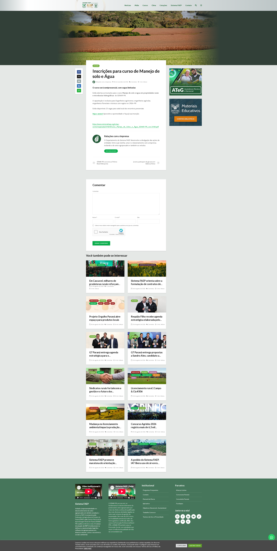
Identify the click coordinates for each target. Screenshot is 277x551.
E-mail (117, 217)
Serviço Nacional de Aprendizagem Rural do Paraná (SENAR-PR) (88, 521)
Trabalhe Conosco (149, 512)
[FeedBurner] (188, 521)
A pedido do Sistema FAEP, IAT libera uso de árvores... (145, 461)
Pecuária (156, 375)
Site (138, 217)
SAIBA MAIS (87, 548)
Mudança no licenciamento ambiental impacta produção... (105, 426)
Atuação (96, 66)
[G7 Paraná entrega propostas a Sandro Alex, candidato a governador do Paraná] (147, 340)
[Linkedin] (188, 516)
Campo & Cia (153, 372)
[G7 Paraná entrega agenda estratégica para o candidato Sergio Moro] (105, 340)
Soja (113, 303)
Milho (107, 303)
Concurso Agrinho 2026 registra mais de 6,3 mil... (144, 426)
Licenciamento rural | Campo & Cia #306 (146, 390)
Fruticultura (136, 375)
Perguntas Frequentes (150, 490)
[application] (88, 491)
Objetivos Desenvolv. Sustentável (154, 508)
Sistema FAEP (176, 5)
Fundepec (179, 504)
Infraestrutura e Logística (147, 265)
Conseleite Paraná (182, 499)
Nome (95, 217)
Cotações (163, 5)
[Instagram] (177, 516)
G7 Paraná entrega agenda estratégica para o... (103, 354)
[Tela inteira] (99, 498)
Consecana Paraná (182, 495)
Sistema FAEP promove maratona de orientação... (103, 461)
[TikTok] (199, 516)
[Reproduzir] (78, 498)
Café (109, 300)
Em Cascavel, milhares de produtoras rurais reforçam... (104, 282)
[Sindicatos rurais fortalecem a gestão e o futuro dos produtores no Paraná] (105, 376)
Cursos (145, 5)
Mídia (137, 5)
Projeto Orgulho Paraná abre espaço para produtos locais (104, 318)
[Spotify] (182, 521)
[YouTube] (193, 516)
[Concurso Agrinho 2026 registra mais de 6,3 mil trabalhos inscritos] (147, 412)
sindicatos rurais (88, 524)
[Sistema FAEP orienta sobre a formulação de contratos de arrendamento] (147, 268)
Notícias (128, 5)
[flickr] (177, 521)
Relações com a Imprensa (103, 82)
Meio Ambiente (147, 375)
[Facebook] (182, 516)
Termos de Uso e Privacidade (153, 517)
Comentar (134, 82)
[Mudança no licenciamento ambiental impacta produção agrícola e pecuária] (105, 412)
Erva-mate (93, 303)
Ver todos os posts (111, 151)
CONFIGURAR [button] (181, 545)
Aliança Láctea (181, 490)
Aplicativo (146, 504)
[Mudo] (96, 498)
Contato (188, 5)
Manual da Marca (149, 499)
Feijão (100, 303)
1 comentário (110, 286)
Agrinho (134, 408)
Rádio (133, 377)
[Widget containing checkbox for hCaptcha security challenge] (109, 232)
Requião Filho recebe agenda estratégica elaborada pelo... (146, 318)
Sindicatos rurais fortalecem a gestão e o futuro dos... (105, 390)
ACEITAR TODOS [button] (195, 545)
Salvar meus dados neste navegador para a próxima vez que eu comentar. (117, 225)
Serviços (100, 372)
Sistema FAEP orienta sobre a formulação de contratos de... (146, 282)
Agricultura (94, 300)
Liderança (101, 265)
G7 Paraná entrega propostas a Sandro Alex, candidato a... (147, 354)
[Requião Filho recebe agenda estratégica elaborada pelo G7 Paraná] (147, 304)
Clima (154, 5)
